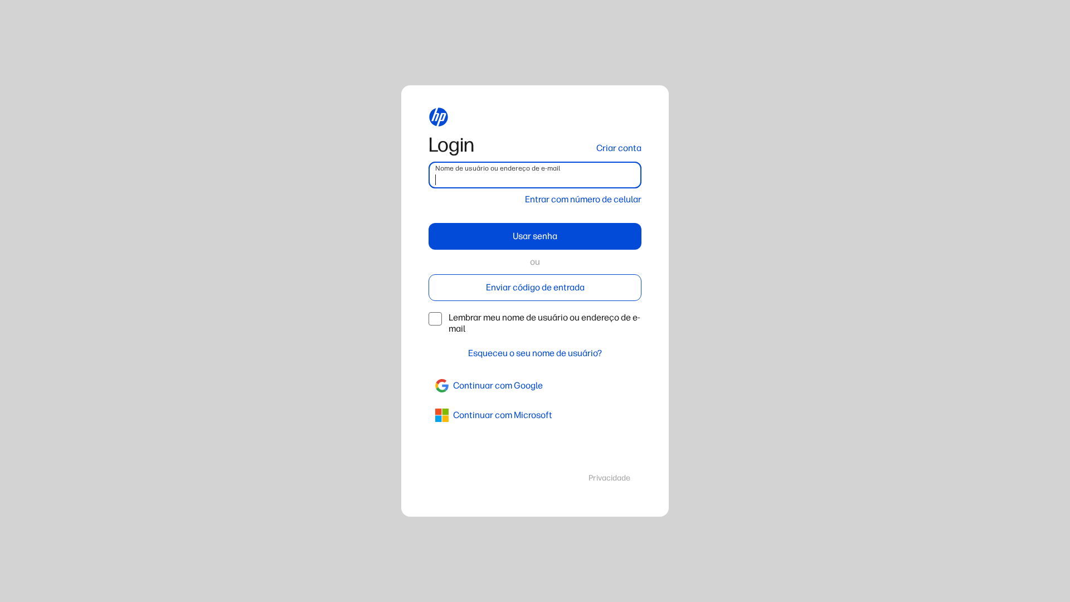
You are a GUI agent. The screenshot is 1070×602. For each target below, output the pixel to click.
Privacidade (609, 478)
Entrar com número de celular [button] (583, 199)
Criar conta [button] (618, 148)
